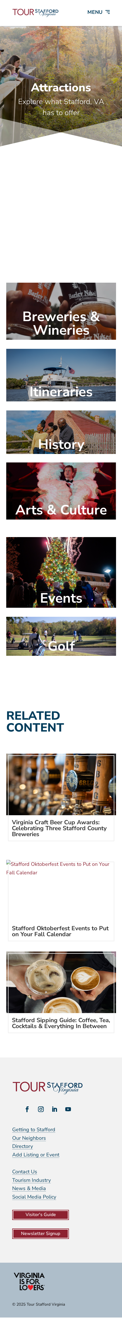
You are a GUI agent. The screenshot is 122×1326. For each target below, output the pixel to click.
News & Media (29, 1188)
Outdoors (61, 212)
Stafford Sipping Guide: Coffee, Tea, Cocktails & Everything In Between (61, 1023)
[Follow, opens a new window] (27, 1109)
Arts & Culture (61, 510)
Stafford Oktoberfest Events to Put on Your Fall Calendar (60, 931)
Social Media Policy (34, 1196)
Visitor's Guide (41, 1215)
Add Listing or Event (35, 1154)
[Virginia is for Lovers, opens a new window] (29, 1290)
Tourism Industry (31, 1180)
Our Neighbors (29, 1138)
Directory (22, 1146)
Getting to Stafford (33, 1129)
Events (61, 598)
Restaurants (61, 264)
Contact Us (24, 1171)
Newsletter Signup (40, 1233)
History (61, 444)
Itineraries (61, 391)
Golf (61, 646)
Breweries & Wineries (61, 323)
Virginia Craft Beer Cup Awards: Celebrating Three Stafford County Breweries (59, 828)
